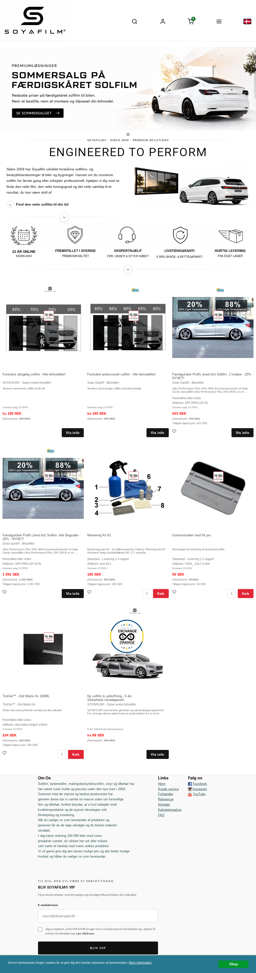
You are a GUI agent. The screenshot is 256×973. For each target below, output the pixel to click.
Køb (160, 594)
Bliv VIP (98, 948)
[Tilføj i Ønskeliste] (174, 432)
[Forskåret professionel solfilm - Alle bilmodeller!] (133, 316)
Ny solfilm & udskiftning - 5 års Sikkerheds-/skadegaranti (109, 698)
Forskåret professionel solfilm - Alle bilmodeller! (121, 374)
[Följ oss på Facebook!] (190, 784)
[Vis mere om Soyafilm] (64, 217)
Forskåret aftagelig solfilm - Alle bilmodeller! (34, 374)
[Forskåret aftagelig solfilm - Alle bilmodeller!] (48, 316)
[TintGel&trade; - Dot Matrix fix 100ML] (48, 637)
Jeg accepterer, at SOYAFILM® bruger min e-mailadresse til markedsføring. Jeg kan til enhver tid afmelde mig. (100, 931)
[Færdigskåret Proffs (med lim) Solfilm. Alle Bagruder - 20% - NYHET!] (48, 476)
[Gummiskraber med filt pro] (218, 476)
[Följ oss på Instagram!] (190, 789)
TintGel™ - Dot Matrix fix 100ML (26, 696)
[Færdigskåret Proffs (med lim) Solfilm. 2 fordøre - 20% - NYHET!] (218, 316)
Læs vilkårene (85, 933)
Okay (233, 964)
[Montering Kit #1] (133, 476)
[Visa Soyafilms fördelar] (128, 242)
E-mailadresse (48, 905)
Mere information (140, 963)
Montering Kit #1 (99, 535)
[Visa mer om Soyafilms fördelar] (128, 269)
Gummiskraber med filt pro (191, 535)
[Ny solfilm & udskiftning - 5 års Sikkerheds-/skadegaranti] (135, 611)
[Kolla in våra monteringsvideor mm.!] (190, 794)
